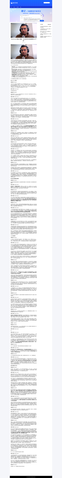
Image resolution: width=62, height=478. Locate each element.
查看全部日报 (49, 24)
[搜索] (50, 2)
